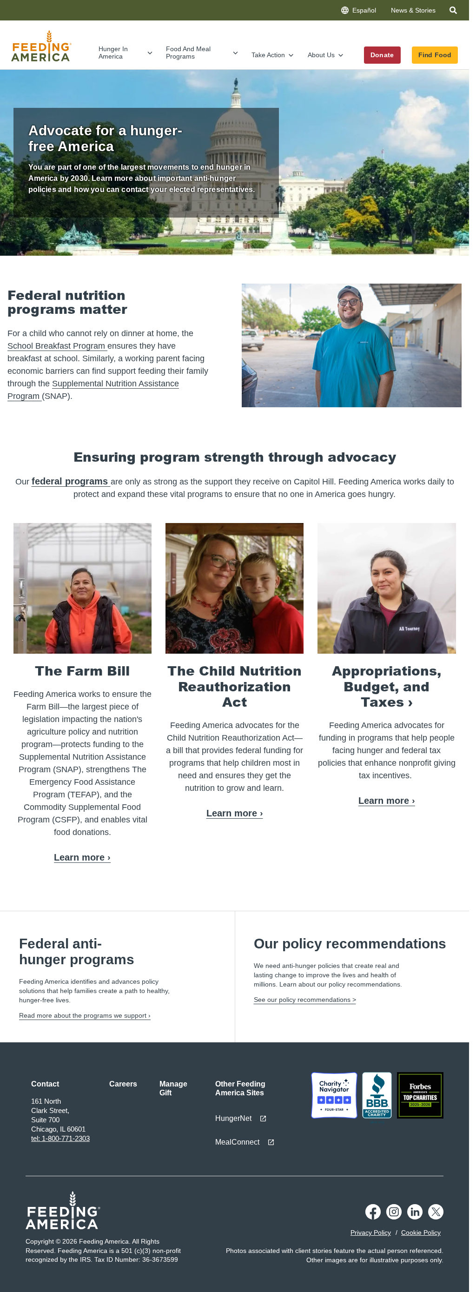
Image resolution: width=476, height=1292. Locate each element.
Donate (382, 55)
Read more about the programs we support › (85, 1015)
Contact (45, 1084)
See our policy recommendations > (305, 999)
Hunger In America (113, 52)
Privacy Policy (370, 1232)
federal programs (71, 481)
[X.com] (435, 1217)
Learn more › (82, 857)
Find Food (434, 55)
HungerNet (233, 1118)
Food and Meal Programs (188, 52)
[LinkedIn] (415, 1217)
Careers (123, 1084)
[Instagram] (394, 1217)
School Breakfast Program (57, 346)
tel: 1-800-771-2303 (60, 1138)
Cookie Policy (421, 1232)
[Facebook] (373, 1217)
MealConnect (237, 1142)
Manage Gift (173, 1088)
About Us (321, 55)
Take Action (268, 55)
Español (364, 10)
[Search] (454, 11)
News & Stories (413, 10)
